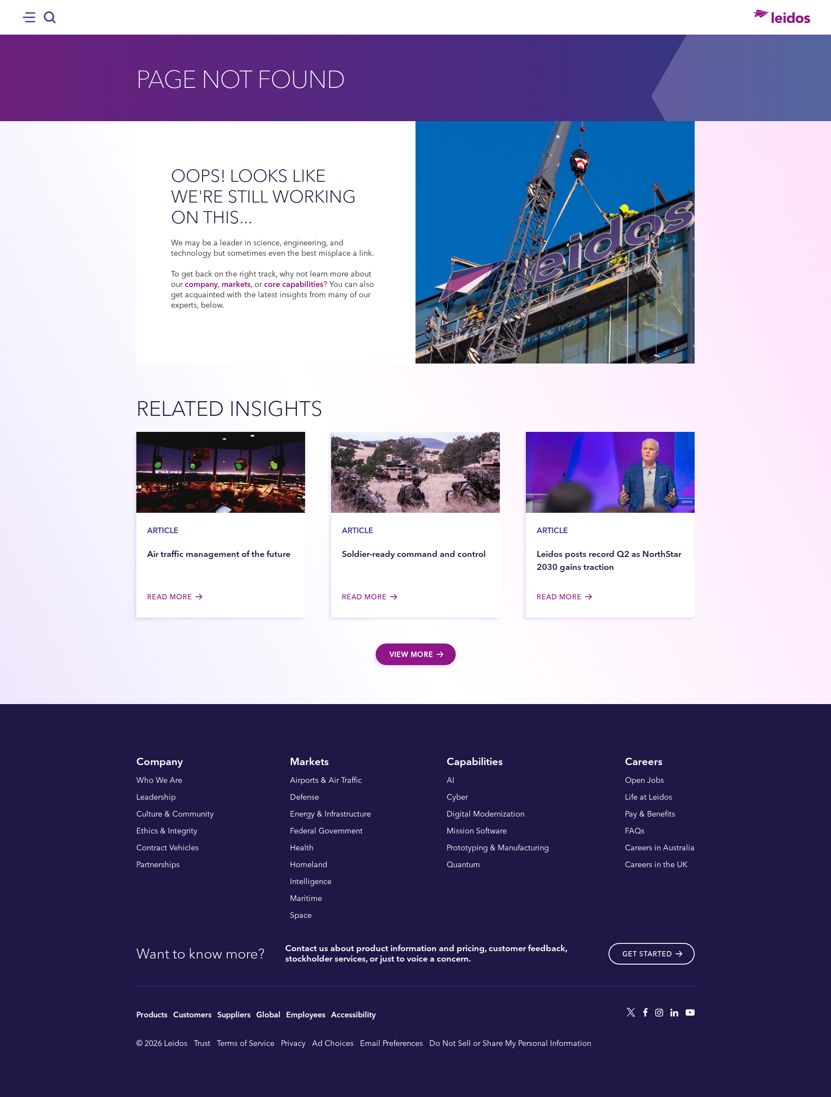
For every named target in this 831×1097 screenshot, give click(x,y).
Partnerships (158, 864)
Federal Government (326, 831)
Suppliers (234, 1014)
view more (411, 654)
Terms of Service (245, 1043)
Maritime (306, 898)
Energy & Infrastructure (330, 814)
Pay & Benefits (650, 814)
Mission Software (477, 831)
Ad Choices (333, 1043)
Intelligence (311, 881)
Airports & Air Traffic (326, 780)
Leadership (156, 797)
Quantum (463, 864)
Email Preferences (391, 1043)
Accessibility (353, 1014)
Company (159, 762)
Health (302, 848)
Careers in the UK (656, 864)
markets (236, 284)
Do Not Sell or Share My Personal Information (510, 1043)
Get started (647, 954)
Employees (305, 1014)
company (201, 284)
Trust (202, 1043)
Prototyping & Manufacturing (498, 848)
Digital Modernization (486, 814)
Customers (192, 1014)
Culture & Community (175, 814)
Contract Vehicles (167, 848)
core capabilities (293, 284)
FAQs (634, 831)
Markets (309, 762)
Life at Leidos (648, 797)
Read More (169, 597)
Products (151, 1014)
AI (450, 780)
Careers (644, 762)
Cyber (457, 797)
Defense (304, 797)
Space (301, 915)
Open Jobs (644, 780)
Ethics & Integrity (166, 831)
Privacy (293, 1043)
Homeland (308, 864)
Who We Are (159, 780)
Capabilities (475, 762)
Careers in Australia (660, 848)
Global (268, 1014)
